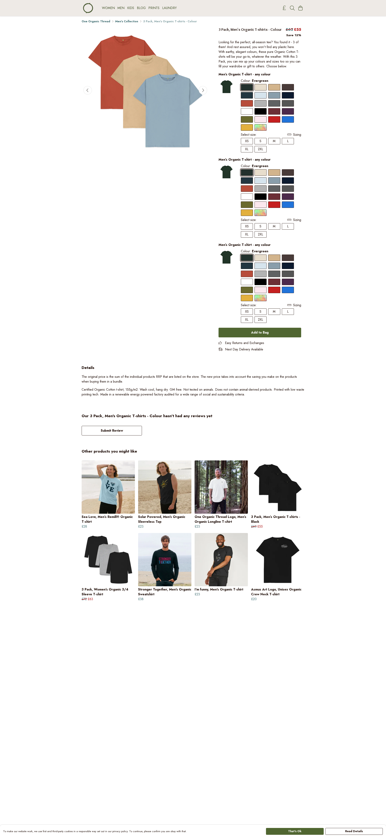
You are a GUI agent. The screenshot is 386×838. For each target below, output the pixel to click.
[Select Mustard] (247, 127)
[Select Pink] (261, 119)
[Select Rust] (247, 103)
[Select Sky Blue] (261, 95)
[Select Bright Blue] (288, 119)
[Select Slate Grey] (274, 103)
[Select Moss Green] (247, 119)
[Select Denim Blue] (247, 95)
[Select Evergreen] (247, 87)
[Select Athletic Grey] (261, 103)
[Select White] (247, 111)
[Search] (292, 8)
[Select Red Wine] (274, 111)
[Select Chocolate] (288, 87)
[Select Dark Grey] (288, 103)
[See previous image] (88, 90)
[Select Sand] (274, 87)
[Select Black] (261, 111)
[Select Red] (274, 119)
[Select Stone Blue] (274, 95)
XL (246, 149)
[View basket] (300, 8)
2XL (260, 149)
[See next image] (203, 90)
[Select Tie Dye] (261, 127)
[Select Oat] (261, 87)
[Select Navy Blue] (288, 95)
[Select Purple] (288, 111)
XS (247, 141)
